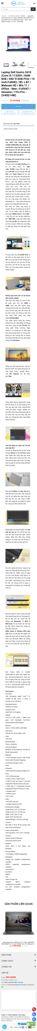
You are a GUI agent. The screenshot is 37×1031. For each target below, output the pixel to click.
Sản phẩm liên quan (18, 903)
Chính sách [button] (7, 961)
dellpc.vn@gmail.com (11, 980)
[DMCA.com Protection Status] (31, 1024)
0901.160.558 (8, 982)
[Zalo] (34, 1014)
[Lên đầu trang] (31, 1015)
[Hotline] (34, 1009)
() (35, 3)
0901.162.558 (18, 982)
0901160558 (11, 977)
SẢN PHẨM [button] (6, 955)
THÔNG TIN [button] (6, 967)
